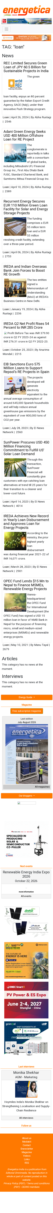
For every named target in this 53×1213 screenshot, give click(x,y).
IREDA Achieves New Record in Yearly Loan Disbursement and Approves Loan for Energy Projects (26, 522)
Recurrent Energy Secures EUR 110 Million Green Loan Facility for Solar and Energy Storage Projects (26, 207)
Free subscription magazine (26, 711)
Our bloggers (26, 795)
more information (23, 892)
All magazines (42, 786)
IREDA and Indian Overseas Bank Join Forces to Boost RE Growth (25, 270)
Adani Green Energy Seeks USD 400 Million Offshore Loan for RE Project (25, 135)
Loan (6, 117)
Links (27, 1163)
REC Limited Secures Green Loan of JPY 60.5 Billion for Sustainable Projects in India (26, 67)
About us (26, 1142)
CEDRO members (30, 1191)
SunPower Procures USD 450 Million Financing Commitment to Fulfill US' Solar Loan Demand (26, 448)
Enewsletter (27, 1153)
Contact (27, 1149)
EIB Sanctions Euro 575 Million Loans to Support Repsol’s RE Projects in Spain (26, 368)
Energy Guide (26, 697)
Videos (26, 1160)
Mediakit (26, 1146)
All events (26, 900)
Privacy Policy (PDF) (14, 1187)
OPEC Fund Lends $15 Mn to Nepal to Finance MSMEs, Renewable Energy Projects (26, 585)
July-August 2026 (27, 722)
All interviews (26, 1122)
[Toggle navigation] (6, 29)
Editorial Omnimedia (16, 1177)
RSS (27, 1167)
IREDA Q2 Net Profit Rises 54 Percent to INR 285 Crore (26, 326)
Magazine (27, 1156)
